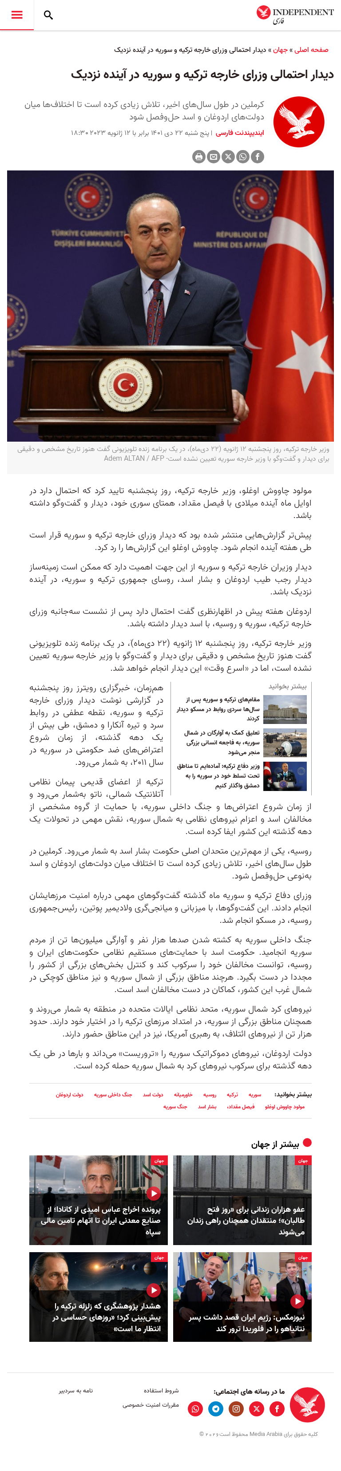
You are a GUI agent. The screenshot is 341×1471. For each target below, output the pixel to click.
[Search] (48, 15)
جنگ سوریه (175, 1107)
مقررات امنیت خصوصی (150, 1405)
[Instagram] (236, 1408)
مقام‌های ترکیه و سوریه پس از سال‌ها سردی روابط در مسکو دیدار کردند (218, 709)
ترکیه (232, 1095)
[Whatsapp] (243, 156)
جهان (280, 50)
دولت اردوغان (69, 1095)
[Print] (199, 156)
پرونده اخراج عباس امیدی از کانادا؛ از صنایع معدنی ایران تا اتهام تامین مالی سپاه (101, 1221)
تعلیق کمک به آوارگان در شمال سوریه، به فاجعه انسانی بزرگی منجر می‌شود (222, 742)
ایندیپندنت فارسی (239, 133)
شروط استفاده (161, 1391)
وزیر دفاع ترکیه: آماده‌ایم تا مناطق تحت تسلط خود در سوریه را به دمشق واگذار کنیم (218, 776)
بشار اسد (207, 1107)
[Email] (213, 156)
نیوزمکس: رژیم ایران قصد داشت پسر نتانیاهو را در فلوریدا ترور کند (247, 1323)
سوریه (255, 1095)
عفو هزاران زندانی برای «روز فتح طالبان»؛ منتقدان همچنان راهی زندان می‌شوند (246, 1221)
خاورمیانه (183, 1095)
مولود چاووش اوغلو (285, 1107)
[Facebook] (257, 156)
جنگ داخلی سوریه (113, 1095)
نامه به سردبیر (76, 1391)
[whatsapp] (195, 1408)
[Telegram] (215, 1408)
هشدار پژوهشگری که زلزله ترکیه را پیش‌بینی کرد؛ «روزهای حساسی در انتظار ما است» (106, 1318)
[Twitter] (228, 156)
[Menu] (17, 15)
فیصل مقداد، (240, 1107)
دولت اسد (153, 1095)
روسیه (209, 1095)
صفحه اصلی (311, 50)
